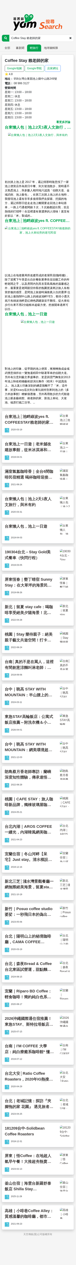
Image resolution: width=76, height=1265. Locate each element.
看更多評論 (63, 121)
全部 (7, 47)
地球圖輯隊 (51, 47)
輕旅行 (34, 47)
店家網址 (52, 68)
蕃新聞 (20, 47)
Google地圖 (14, 68)
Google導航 (34, 68)
